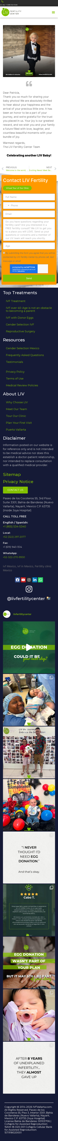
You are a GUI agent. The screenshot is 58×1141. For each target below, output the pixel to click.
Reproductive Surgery (20, 331)
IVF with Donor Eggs (19, 317)
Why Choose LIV (17, 402)
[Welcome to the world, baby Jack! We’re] (29, 700)
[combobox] (6, 205)
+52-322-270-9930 (14, 557)
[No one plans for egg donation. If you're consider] (29, 858)
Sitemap (12, 474)
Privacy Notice (18, 481)
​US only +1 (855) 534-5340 (9, 5)
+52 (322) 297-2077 (14, 536)
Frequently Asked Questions (25, 355)
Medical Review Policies (22, 385)
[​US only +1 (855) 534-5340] (2, 1)
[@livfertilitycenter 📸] (29, 589)
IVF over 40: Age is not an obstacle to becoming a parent (29, 309)
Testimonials (14, 362)
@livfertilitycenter (26, 598)
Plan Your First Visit (19, 422)
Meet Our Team (16, 409)
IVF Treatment (15, 301)
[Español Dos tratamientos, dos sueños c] (29, 910)
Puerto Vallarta (16, 429)
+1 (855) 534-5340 (14, 526)
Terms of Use (14, 378)
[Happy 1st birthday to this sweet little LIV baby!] (29, 805)
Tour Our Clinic (16, 416)
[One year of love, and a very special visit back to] (29, 752)
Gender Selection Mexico (22, 348)
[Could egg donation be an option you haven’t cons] (29, 647)
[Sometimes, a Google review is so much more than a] (29, 1068)
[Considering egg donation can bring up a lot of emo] (29, 963)
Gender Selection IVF (20, 324)
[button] (53, 12)
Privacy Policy (15, 371)
